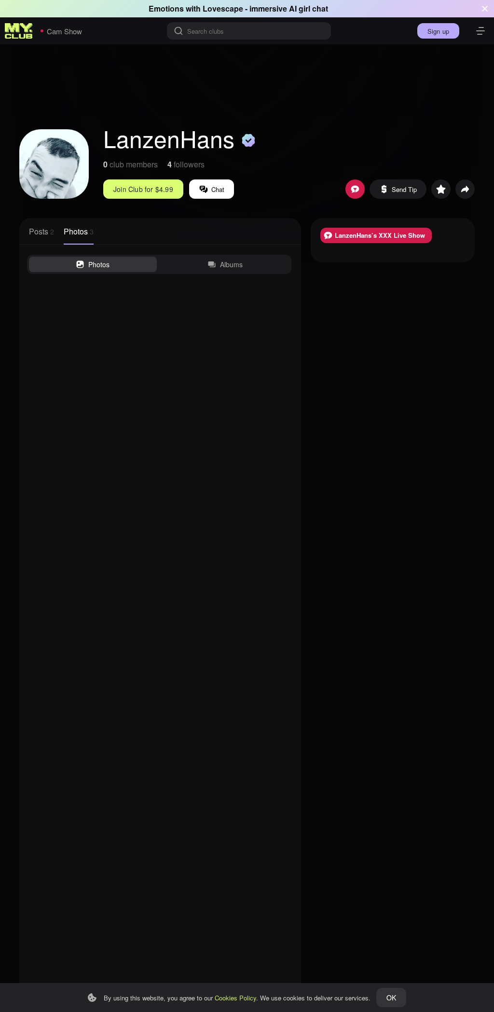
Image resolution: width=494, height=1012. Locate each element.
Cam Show (64, 31)
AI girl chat (308, 8)
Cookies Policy (235, 997)
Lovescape (223, 8)
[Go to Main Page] (19, 31)
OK (391, 997)
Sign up (438, 31)
